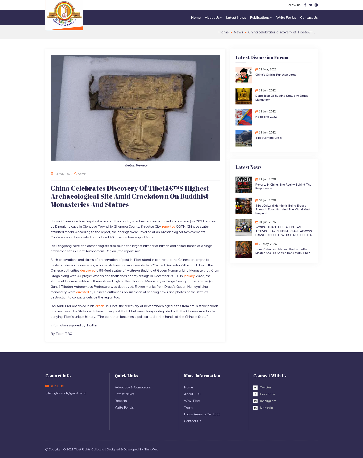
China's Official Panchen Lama (275, 75)
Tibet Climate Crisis (268, 138)
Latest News (236, 17)
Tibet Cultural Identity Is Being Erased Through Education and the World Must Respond (282, 209)
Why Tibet (192, 401)
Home (196, 17)
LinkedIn (266, 407)
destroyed (88, 270)
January (190, 276)
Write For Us (286, 17)
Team (188, 407)
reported (169, 226)
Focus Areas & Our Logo (202, 414)
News (238, 32)
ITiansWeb (151, 449)
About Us (212, 17)
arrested (83, 292)
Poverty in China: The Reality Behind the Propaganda (283, 186)
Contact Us (309, 17)
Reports (121, 401)
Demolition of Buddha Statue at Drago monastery (281, 97)
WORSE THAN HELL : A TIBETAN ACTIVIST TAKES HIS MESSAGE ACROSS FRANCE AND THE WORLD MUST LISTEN (283, 231)
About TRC (192, 394)
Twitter (265, 387)
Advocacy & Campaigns (133, 387)
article (100, 306)
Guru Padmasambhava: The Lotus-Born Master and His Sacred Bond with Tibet (282, 251)
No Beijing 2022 (266, 117)
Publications (260, 17)
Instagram (267, 401)
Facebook (267, 394)
